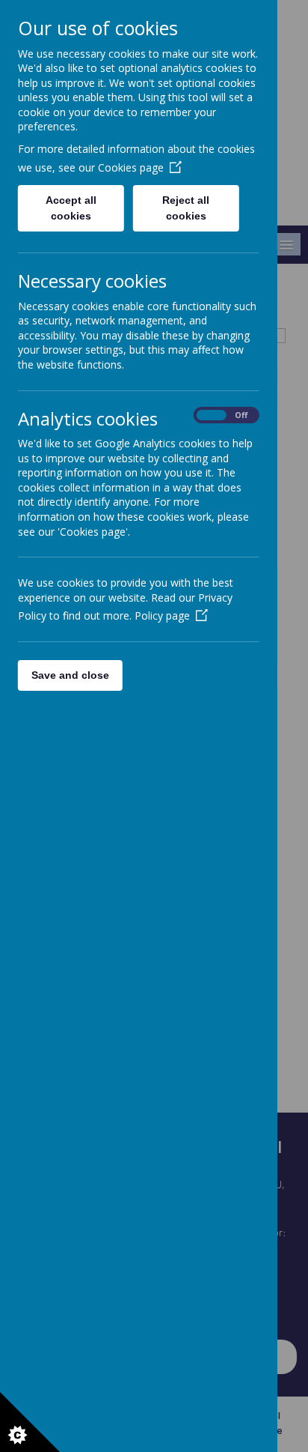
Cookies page (131, 167)
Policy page (162, 615)
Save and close (70, 675)
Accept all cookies (71, 208)
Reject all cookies (186, 208)
